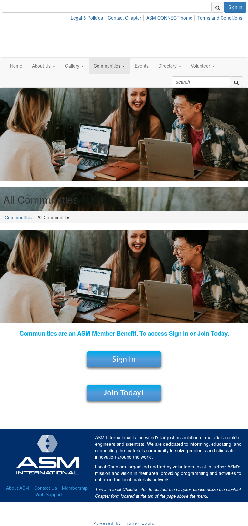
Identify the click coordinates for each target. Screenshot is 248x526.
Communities (18, 217)
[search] (217, 7)
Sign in (235, 7)
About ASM (17, 488)
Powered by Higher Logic (124, 523)
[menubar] (158, 17)
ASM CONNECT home (169, 18)
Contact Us (45, 488)
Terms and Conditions (219, 18)
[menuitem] (88, 17)
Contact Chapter (124, 18)
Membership (75, 488)
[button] (43, 66)
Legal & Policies (87, 18)
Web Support (48, 494)
